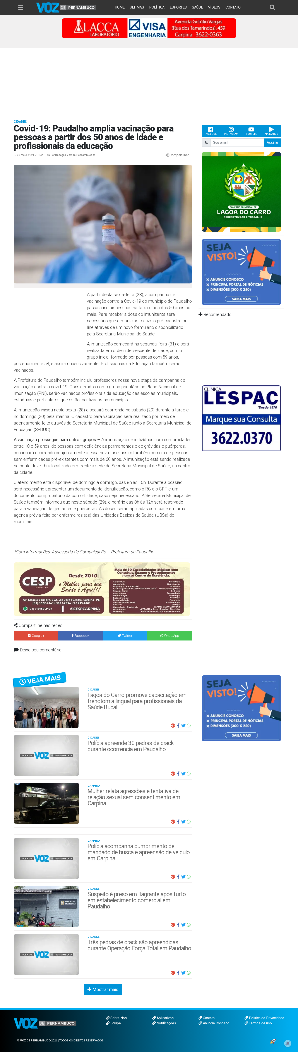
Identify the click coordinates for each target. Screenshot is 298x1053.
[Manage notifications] (287, 1043)
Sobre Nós (118, 1018)
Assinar (272, 142)
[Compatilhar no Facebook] (178, 725)
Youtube (251, 134)
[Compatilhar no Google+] (173, 725)
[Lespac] (241, 418)
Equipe (115, 1023)
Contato (208, 1018)
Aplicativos (165, 1018)
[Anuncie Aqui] (241, 272)
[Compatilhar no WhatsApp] (189, 725)
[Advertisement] (149, 80)
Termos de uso (260, 1023)
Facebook (211, 134)
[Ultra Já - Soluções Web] (273, 1041)
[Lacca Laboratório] (149, 28)
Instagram (231, 134)
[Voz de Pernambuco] (66, 7)
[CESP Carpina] (102, 589)
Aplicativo (271, 134)
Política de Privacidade (266, 1018)
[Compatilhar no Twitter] (183, 725)
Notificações (166, 1023)
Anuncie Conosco (215, 1023)
